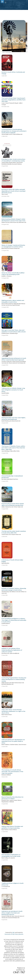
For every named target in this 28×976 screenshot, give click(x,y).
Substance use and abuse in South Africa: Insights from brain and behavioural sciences (12, 913)
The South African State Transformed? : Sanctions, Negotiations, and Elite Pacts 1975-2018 (14, 99)
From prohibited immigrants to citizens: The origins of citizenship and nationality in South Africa (14, 620)
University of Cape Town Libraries (14, 934)
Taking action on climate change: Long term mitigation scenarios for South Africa (13, 390)
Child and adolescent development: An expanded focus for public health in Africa (13, 741)
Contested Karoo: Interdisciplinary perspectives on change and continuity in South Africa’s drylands (14, 131)
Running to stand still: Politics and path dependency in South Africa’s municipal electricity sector (13, 191)
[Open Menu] (2, 1)
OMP (13, 932)
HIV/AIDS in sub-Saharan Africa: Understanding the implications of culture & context (12, 650)
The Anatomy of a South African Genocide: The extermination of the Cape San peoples (12, 771)
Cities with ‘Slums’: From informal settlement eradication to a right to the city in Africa (13, 711)
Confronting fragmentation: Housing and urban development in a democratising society (14, 679)
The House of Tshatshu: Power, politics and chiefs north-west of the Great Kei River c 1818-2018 (13, 447)
